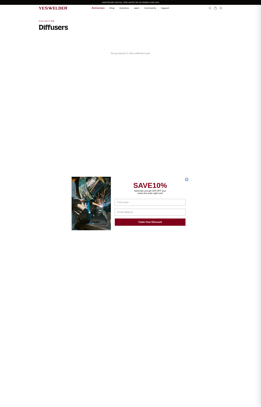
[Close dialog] (186, 179)
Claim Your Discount (150, 222)
